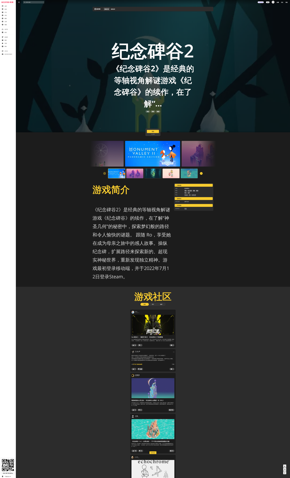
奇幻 (185, 192)
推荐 (161, 304)
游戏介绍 (107, 9)
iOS (190, 195)
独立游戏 (190, 190)
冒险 (148, 111)
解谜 (158, 111)
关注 (153, 131)
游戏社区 (113, 9)
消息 (286, 2)
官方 (153, 304)
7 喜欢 (173, 364)
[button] (134, 345)
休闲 (189, 192)
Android (194, 195)
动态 (145, 304)
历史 (282, 2)
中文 (185, 208)
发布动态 (153, 452)
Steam (186, 195)
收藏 (278, 2)
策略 (153, 111)
